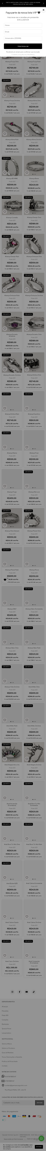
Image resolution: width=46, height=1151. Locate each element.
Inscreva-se (23, 46)
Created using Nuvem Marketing (23, 55)
